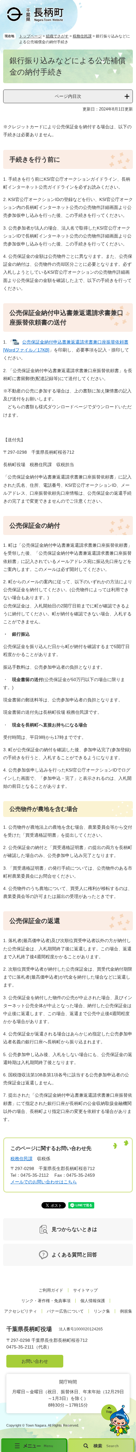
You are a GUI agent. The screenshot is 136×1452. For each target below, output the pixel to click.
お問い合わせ (35, 1361)
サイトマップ (85, 1290)
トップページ (30, 36)
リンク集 (102, 1311)
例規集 (126, 1311)
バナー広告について (65, 1311)
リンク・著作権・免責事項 (46, 1300)
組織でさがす (57, 36)
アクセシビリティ (20, 1311)
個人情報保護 (92, 1300)
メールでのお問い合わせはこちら (43, 1181)
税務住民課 (82, 36)
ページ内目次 (68, 96)
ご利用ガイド (51, 1290)
